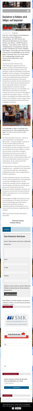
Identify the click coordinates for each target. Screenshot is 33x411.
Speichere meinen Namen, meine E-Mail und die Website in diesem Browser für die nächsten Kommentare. (18, 288)
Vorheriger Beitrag (18, 221)
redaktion (8, 33)
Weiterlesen (18, 408)
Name (5, 259)
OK (13, 408)
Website (6, 276)
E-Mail (6, 267)
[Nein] (31, 407)
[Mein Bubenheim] (16, 5)
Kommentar (7, 244)
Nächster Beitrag (15, 223)
